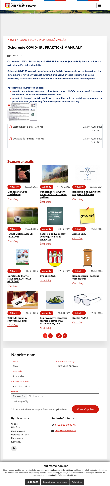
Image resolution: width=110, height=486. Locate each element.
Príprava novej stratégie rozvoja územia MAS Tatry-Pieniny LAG (53, 320)
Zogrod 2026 (79, 233)
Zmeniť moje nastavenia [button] (55, 482)
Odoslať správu (85, 409)
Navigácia (12, 5)
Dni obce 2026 (48, 276)
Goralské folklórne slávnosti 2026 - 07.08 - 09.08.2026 (20, 278)
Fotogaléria (17, 438)
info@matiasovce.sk (65, 430)
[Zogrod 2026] (87, 216)
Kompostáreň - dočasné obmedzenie (85, 277)
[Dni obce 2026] (55, 258)
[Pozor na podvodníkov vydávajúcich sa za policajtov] (55, 216)
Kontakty (16, 441)
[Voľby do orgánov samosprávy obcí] (22, 300)
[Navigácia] (99, 5)
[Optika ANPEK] (87, 300)
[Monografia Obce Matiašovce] (22, 174)
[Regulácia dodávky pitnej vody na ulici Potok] (87, 174)
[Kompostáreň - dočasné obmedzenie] (87, 258)
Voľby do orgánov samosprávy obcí (17, 319)
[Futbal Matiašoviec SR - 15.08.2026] (22, 216)
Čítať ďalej (12, 199)
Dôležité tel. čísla (20, 434)
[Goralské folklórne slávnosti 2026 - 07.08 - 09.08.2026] (22, 258)
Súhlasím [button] (33, 482)
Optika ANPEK (80, 318)
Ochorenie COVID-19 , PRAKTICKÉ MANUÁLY (42, 39)
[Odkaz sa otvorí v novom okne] (14, 448)
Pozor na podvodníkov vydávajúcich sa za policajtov (52, 236)
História (15, 427)
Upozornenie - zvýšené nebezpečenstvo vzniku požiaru (53, 194)
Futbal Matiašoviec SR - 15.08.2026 (20, 235)
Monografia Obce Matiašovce (17, 193)
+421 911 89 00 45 (65, 424)
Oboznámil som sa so (41, 409)
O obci (14, 423)
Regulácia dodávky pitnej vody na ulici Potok (86, 193)
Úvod (13, 39)
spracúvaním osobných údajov (52, 409)
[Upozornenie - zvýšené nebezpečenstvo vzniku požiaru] (55, 174)
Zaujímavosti (18, 431)
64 (58, 335)
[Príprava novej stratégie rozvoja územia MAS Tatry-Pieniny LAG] (55, 300)
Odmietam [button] (77, 482)
